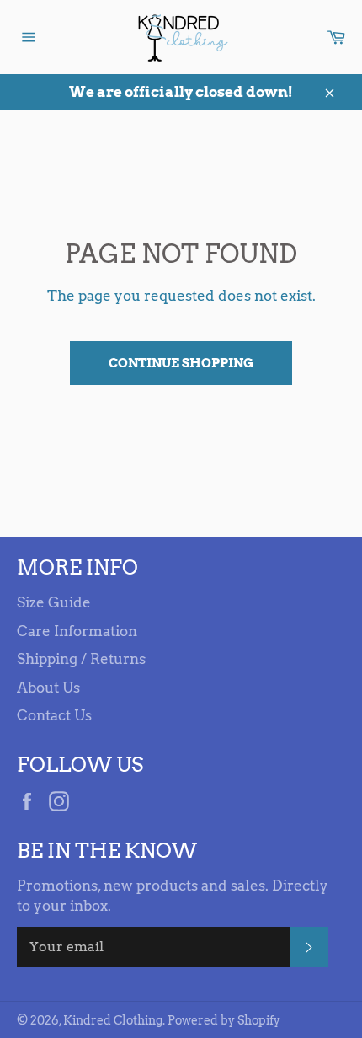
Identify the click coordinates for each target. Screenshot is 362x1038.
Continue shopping (181, 363)
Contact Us (54, 715)
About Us (48, 687)
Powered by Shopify (224, 1020)
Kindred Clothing (112, 1020)
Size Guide (54, 602)
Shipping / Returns (81, 658)
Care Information (77, 631)
